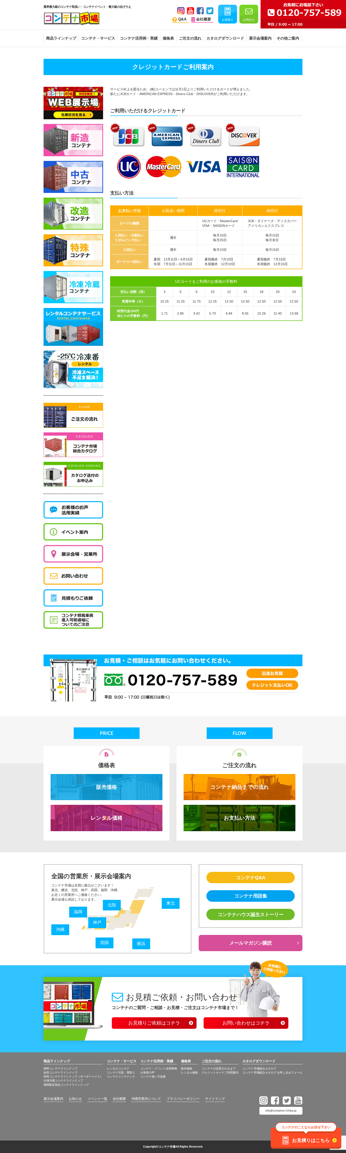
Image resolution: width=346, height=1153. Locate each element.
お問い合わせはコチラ (246, 1022)
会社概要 (119, 1099)
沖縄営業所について (146, 1099)
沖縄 (60, 929)
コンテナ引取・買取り (121, 1072)
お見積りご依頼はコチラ (154, 1022)
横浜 (141, 943)
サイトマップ (215, 1099)
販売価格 (106, 787)
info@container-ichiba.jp (281, 1110)
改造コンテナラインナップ (60, 1072)
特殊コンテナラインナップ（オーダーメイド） (73, 1076)
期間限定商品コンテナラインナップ (66, 1084)
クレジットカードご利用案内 (220, 1072)
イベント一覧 (97, 1099)
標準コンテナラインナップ (60, 1068)
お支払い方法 (239, 818)
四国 (104, 942)
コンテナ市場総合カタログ (259, 1068)
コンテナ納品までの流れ (239, 787)
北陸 (112, 905)
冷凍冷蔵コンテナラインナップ (63, 1080)
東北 (170, 903)
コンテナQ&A (250, 877)
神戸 (97, 922)
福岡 (78, 912)
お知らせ (75, 1099)
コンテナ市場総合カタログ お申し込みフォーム (272, 1072)
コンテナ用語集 (250, 895)
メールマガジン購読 (250, 943)
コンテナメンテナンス (121, 1076)
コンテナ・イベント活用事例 (158, 1068)
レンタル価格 (107, 818)
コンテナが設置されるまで (219, 1068)
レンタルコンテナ (118, 1068)
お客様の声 (147, 1072)
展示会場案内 (53, 1099)
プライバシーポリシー (183, 1099)
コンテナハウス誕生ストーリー (251, 914)
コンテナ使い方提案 (153, 1076)
